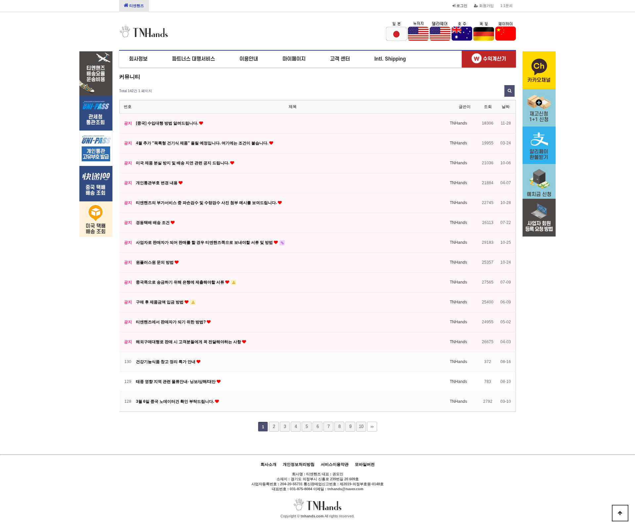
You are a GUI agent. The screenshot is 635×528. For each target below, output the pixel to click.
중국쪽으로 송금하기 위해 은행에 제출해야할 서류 (180, 282)
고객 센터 (340, 59)
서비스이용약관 (335, 464)
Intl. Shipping (390, 59)
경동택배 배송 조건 (153, 222)
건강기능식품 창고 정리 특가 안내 (166, 361)
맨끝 (372, 427)
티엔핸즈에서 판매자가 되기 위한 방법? (171, 322)
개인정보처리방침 (299, 464)
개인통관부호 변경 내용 (157, 183)
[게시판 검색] (509, 91)
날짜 (506, 106)
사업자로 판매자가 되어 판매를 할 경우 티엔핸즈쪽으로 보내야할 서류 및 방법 (205, 242)
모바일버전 (365, 464)
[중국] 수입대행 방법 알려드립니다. (167, 123)
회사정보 (138, 59)
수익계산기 (494, 59)
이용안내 (248, 59)
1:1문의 (506, 6)
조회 (488, 106)
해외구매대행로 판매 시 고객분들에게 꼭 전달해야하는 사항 (189, 342)
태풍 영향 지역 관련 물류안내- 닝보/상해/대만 (176, 381)
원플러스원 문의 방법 (155, 262)
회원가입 (486, 6)
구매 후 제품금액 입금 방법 (160, 302)
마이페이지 (294, 59)
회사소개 (268, 464)
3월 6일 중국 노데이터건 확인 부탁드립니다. (175, 401)
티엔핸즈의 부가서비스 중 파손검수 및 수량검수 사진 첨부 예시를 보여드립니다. (207, 202)
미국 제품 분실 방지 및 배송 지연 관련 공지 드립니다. (183, 163)
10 (361, 426)
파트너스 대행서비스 (193, 59)
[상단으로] (620, 513)
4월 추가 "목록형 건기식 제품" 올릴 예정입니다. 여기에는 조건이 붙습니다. (202, 143)
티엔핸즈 (136, 6)
